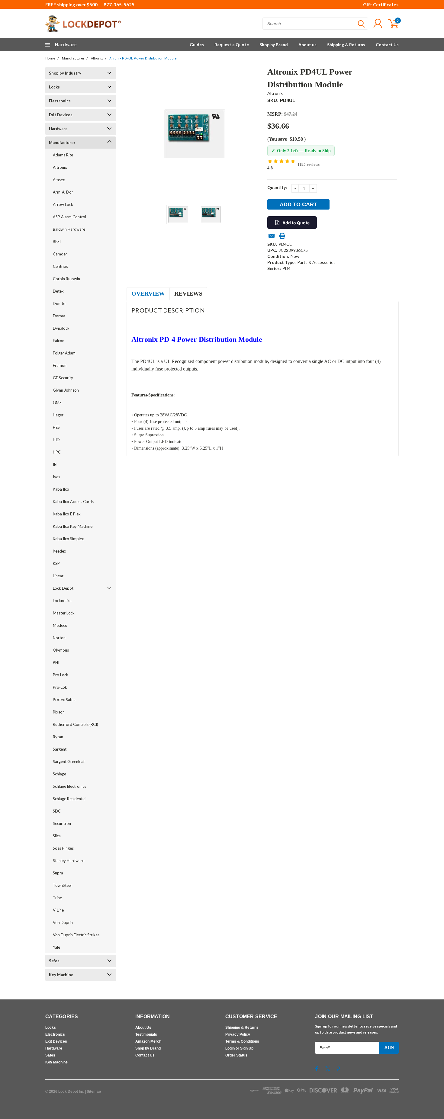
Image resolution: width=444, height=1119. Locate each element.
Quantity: (277, 187)
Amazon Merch (148, 1041)
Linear (58, 575)
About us (307, 44)
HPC (57, 452)
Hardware (58, 128)
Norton (59, 637)
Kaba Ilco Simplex (68, 538)
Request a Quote (231, 44)
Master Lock (64, 613)
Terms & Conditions (242, 1041)
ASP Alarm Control (69, 216)
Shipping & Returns (346, 44)
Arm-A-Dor (63, 192)
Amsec (59, 179)
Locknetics (62, 600)
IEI (55, 464)
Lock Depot (63, 588)
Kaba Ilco (61, 489)
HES (56, 427)
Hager (58, 414)
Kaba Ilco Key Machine (72, 526)
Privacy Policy (237, 1034)
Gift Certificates (380, 4)
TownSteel (62, 885)
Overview (148, 293)
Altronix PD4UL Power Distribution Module (143, 58)
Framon (59, 365)
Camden (60, 254)
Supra (58, 873)
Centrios (60, 266)
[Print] (282, 236)
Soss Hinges (63, 848)
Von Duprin (63, 922)
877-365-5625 (119, 4)
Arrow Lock (63, 204)
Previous (134, 133)
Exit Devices (60, 114)
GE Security (63, 377)
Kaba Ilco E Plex (67, 513)
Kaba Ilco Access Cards (73, 501)
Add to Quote (296, 222)
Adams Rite (63, 154)
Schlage (59, 773)
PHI (56, 662)
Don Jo (59, 303)
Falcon (58, 340)
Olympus (61, 650)
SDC (57, 811)
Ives (56, 476)
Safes (54, 960)
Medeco (60, 625)
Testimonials (146, 1034)
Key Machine (61, 974)
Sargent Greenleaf (69, 761)
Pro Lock (60, 674)
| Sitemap (93, 1091)
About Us (143, 1027)
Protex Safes (64, 699)
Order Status (236, 1055)
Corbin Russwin (66, 278)
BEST (57, 241)
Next (255, 133)
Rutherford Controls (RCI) (75, 724)
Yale (56, 947)
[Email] (272, 236)
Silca (57, 835)
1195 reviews (309, 164)
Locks (54, 87)
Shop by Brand (273, 44)
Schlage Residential (69, 798)
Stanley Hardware (68, 860)
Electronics (60, 100)
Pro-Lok (60, 687)
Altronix (97, 58)
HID (56, 439)
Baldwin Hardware (69, 229)
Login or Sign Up (239, 1048)
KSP (56, 563)
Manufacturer (73, 58)
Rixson (59, 712)
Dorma (59, 315)
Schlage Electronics (69, 786)
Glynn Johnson (66, 390)
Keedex (59, 551)
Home (50, 58)
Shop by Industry (65, 73)
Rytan (58, 736)
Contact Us (387, 44)
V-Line (58, 910)
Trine (57, 897)
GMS (57, 402)
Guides (197, 44)
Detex (58, 291)
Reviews (188, 293)
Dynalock (61, 328)
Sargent (59, 749)
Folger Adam (64, 353)
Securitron (62, 823)
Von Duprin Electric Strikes (76, 934)
